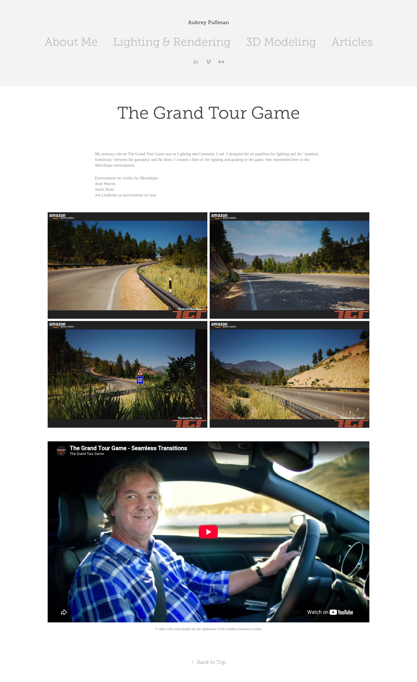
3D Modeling (281, 41)
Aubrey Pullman (208, 22)
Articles (352, 41)
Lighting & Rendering (172, 41)
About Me (71, 41)
